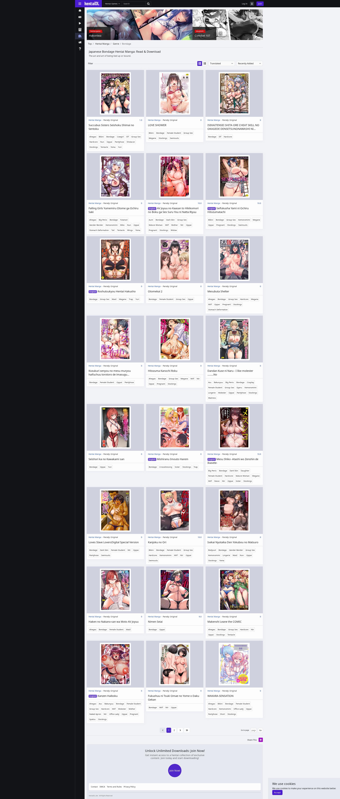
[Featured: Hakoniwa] (139, 24)
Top (90, 43)
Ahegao (92, 136)
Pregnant (153, 230)
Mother (174, 225)
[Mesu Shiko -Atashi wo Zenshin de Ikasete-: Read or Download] (234, 427)
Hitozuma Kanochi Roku (162, 371)
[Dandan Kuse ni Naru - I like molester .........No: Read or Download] (234, 339)
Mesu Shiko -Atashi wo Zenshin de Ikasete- (232, 461)
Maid (114, 299)
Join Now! (174, 770)
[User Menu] (252, 4)
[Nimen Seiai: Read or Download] (174, 590)
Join (260, 3)
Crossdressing (165, 467)
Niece (216, 481)
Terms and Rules (114, 786)
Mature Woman (156, 225)
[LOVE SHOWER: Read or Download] (174, 93)
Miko (122, 225)
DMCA (102, 786)
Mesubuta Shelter (218, 291)
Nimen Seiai (155, 621)
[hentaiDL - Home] (92, 3)
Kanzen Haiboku (104, 696)
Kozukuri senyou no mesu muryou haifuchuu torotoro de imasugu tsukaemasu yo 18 (110, 372)
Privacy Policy (129, 786)
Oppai (109, 142)
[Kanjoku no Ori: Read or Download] (174, 510)
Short (222, 714)
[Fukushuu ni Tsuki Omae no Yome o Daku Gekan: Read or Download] (174, 664)
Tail (112, 230)
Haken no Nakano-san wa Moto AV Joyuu (114, 621)
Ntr (181, 225)
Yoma (113, 147)
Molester (222, 392)
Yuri (120, 147)
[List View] (204, 63)
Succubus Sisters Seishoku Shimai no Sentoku (111, 127)
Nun (102, 142)
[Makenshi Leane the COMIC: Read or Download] (234, 590)
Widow (174, 230)
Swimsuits (174, 138)
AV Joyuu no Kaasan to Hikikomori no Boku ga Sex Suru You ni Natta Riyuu (173, 210)
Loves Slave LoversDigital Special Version (114, 542)
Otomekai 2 (155, 291)
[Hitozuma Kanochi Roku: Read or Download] (174, 339)
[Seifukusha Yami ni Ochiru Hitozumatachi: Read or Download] (234, 176)
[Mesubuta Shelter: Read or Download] (234, 259)
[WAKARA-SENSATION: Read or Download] (234, 664)
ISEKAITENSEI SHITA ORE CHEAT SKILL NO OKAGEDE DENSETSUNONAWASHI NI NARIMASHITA (233, 127)
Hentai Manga (102, 43)
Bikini (101, 136)
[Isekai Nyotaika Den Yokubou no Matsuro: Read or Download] (234, 510)
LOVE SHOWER (157, 125)
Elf (127, 136)
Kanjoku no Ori (157, 542)
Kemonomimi (112, 225)
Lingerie (212, 392)
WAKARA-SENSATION (220, 696)
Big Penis (103, 220)
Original (114, 120)
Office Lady (114, 714)
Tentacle (104, 147)
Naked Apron (95, 714)
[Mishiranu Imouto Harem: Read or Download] (174, 427)
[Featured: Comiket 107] (227, 24)
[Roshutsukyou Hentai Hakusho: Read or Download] (115, 259)
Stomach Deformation (99, 230)
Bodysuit (212, 550)
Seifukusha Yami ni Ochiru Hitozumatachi (228, 210)
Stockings (93, 147)
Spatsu (92, 719)
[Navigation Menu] (80, 3)
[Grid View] (199, 63)
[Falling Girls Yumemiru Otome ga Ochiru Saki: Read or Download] (115, 176)
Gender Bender (96, 225)
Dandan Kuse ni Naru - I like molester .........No (230, 372)
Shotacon (131, 142)
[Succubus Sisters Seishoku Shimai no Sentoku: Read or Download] (115, 93)
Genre (116, 43)
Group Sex (136, 136)
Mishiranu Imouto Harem (168, 459)
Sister (177, 467)
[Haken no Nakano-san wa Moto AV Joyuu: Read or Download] (115, 590)
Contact (94, 786)
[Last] (187, 730)
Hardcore (93, 142)
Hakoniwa (95, 35)
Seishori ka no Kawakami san (106, 459)
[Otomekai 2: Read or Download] (174, 259)
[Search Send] (148, 3)
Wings (130, 230)
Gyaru (239, 387)
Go (260, 730)
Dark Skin (170, 220)
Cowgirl (120, 136)
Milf (167, 225)
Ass (209, 382)
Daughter (245, 470)
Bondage (110, 136)
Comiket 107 (202, 35)
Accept (277, 792)
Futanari (124, 220)
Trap (131, 299)
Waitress (212, 398)
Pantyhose (119, 142)
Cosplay (250, 382)
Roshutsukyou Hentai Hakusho (113, 291)
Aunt (151, 220)
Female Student (174, 133)
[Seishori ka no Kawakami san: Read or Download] (115, 427)
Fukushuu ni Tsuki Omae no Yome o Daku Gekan (173, 697)
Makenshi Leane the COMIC (224, 621)
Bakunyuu (218, 382)
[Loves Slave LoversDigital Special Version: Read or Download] (115, 510)
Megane (152, 138)
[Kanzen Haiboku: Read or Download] (115, 664)
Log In (244, 3)
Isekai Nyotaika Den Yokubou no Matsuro (232, 542)
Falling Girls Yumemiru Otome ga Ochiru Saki (113, 210)
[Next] (180, 730)
